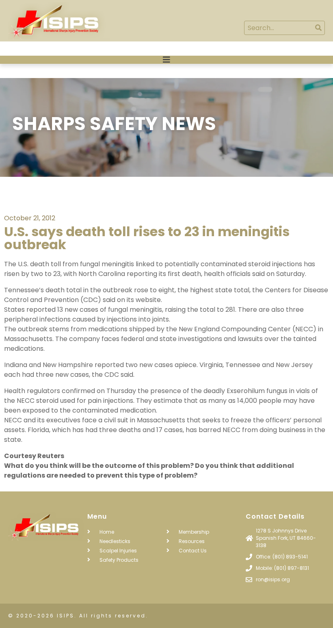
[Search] (318, 28)
